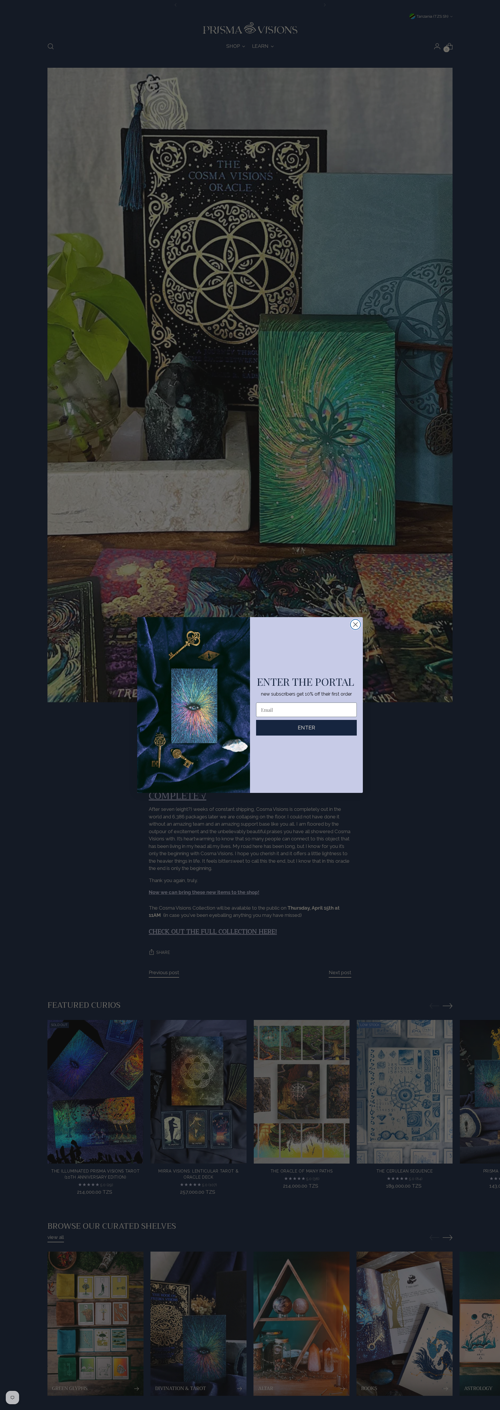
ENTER (306, 728)
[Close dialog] (355, 624)
